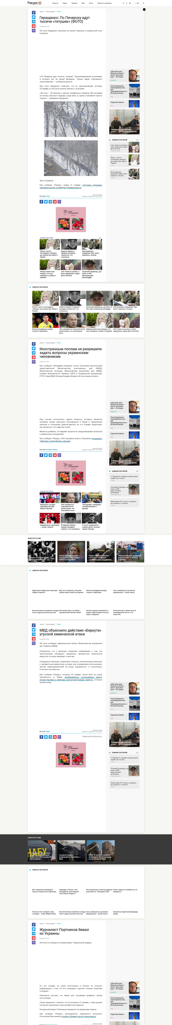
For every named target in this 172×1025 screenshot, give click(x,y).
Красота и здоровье (105, 3)
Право (65, 3)
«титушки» (87, 185)
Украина (74, 3)
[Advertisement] (71, 54)
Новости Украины (50, 11)
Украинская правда (51, 1007)
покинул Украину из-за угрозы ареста (79, 999)
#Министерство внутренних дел (92, 736)
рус (138, 3)
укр (135, 3)
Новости (55, 3)
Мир (83, 3)
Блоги (91, 3)
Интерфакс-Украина (52, 449)
